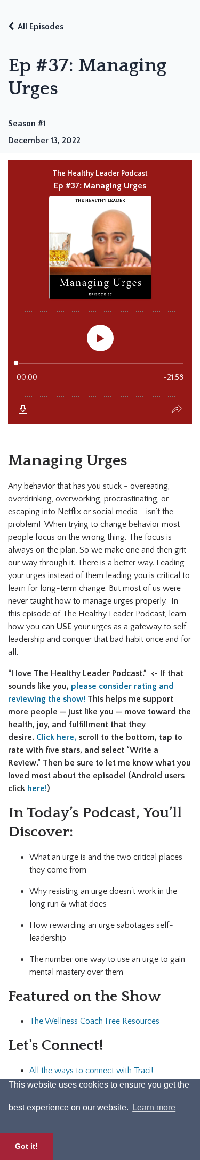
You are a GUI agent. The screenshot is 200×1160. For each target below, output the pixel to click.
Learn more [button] (153, 1107)
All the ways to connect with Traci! (91, 1070)
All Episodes (40, 26)
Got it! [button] (26, 1146)
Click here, (56, 737)
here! (37, 788)
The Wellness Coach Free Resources (94, 1021)
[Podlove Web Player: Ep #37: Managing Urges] (100, 292)
